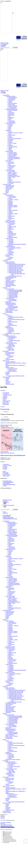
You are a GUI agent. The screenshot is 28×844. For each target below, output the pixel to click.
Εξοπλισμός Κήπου (10, 367)
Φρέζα (9, 119)
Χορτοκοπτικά (11, 166)
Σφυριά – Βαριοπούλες (13, 210)
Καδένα (10, 149)
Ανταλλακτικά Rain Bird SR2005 (15, 291)
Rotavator (6, 411)
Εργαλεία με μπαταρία (10, 220)
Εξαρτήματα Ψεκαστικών (11, 277)
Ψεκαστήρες (8, 286)
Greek (3, 823)
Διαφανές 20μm (11, 345)
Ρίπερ (9, 116)
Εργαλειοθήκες (11, 216)
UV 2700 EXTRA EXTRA (14, 340)
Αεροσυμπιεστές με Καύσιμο (14, 247)
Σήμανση (8, 382)
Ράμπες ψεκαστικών (10, 284)
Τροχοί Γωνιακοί (11, 234)
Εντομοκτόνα (11, 328)
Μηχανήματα (8, 160)
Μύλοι (9, 230)
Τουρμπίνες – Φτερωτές (11, 280)
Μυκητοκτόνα (11, 331)
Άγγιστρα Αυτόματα (12, 152)
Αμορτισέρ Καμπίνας (12, 146)
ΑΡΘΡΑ (5, 485)
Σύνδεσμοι (10, 179)
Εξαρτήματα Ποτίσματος (11, 304)
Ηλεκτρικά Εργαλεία (10, 221)
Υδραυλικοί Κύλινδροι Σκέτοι (14, 181)
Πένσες (9, 209)
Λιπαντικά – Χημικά (7, 465)
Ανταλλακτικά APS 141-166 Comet (15, 266)
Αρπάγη (10, 169)
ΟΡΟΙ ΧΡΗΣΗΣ (6, 483)
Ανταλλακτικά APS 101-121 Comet (15, 265)
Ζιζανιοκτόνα (11, 330)
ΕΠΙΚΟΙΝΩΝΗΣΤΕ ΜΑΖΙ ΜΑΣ (10, 495)
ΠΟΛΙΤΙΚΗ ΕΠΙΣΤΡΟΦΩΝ (9, 484)
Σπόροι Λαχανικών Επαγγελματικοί (15, 317)
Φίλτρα (9, 127)
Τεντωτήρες (10, 159)
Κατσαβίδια (10, 201)
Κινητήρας (10, 100)
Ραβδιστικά (10, 232)
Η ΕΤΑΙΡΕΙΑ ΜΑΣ (7, 480)
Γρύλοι (9, 214)
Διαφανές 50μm (11, 346)
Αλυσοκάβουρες (11, 196)
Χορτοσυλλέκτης (11, 122)
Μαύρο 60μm (11, 349)
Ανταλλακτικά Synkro (12, 297)
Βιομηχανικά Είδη (9, 151)
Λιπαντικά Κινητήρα (10, 185)
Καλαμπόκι (10, 324)
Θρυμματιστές (11, 252)
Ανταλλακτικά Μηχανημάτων (12, 109)
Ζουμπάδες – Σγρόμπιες (13, 199)
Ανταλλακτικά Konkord (13, 292)
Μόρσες (10, 217)
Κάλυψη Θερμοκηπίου (10, 335)
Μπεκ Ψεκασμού (9, 278)
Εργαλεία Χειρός (9, 194)
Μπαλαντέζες (11, 228)
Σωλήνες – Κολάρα (12, 143)
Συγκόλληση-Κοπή (12, 233)
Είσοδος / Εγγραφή (7, 812)
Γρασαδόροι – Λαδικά (13, 213)
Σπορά (4, 471)
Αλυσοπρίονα (11, 224)
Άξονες (9, 133)
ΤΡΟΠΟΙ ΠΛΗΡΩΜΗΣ (8, 482)
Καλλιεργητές (11, 163)
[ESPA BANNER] (21, 40)
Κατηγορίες (3, 390)
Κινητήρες (10, 253)
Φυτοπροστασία (9, 327)
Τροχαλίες (10, 150)
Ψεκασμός (5, 467)
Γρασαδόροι (10, 241)
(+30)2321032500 (16, 490)
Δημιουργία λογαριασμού (6, 822)
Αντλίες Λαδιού (11, 171)
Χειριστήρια (10, 183)
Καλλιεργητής (11, 113)
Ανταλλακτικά (6, 464)
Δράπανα (10, 227)
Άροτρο (10, 111)
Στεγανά (10, 131)
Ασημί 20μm (11, 344)
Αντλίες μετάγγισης (12, 197)
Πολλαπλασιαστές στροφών (14, 176)
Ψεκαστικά (10, 167)
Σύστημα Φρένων (12, 98)
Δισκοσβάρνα (11, 112)
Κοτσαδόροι (10, 139)
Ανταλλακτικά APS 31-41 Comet (15, 268)
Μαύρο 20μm (11, 348)
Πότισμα (7, 373)
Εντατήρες (10, 137)
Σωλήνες (10, 180)
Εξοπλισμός (8, 259)
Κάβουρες (10, 203)
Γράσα (7, 192)
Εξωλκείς (10, 198)
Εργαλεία (10, 258)
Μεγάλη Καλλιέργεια (12, 321)
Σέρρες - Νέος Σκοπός (7, 494)
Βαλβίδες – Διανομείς (12, 172)
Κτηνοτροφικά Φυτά (12, 325)
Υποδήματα (8, 381)
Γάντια (7, 380)
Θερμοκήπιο (5, 472)
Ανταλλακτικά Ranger (12, 295)
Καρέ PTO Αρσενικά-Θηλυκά (14, 138)
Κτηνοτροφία (6, 473)
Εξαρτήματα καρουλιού (10, 303)
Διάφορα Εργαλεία (12, 226)
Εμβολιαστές (11, 355)
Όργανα (7, 358)
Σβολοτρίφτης (11, 117)
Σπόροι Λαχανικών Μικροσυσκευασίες (16, 319)
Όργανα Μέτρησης (10, 254)
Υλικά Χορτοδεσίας (10, 359)
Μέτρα (9, 207)
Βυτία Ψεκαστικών (10, 283)
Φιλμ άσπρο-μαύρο (10, 353)
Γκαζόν (9, 320)
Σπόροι (7, 314)
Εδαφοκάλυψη (9, 347)
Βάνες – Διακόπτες (12, 173)
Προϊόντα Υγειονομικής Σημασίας (13, 333)
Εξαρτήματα (8, 130)
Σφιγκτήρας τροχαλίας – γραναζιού (15, 132)
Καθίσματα (10, 145)
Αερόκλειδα (10, 239)
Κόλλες (7, 191)
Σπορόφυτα (10, 318)
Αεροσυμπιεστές (11, 223)
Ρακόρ (9, 178)
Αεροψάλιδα (11, 243)
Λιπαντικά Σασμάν (9, 186)
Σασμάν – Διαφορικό (12, 105)
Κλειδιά (10, 200)
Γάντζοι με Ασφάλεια (12, 154)
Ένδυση (7, 379)
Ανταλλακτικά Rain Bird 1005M (15, 290)
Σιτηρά (9, 322)
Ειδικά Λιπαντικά (9, 187)
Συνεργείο (8, 256)
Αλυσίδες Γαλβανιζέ (12, 153)
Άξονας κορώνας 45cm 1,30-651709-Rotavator (13, 455)
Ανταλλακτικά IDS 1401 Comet (14, 275)
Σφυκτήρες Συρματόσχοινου (14, 158)
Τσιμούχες (10, 124)
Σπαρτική (10, 118)
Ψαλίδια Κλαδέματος (12, 237)
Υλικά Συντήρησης (12, 107)
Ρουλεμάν (10, 125)
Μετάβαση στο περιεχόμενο (6, 826)
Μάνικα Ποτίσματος (10, 308)
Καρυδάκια (10, 204)
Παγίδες (10, 332)
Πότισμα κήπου (9, 311)
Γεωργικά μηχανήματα (10, 361)
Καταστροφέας (11, 115)
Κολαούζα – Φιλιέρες (12, 206)
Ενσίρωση (8, 354)
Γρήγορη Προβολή (4, 451)
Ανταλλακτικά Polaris (12, 294)
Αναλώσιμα (10, 257)
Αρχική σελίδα (4, 420)
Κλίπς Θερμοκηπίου (12, 337)
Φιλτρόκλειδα (11, 218)
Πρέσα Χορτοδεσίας (12, 110)
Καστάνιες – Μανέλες (12, 205)
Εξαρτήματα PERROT (13, 307)
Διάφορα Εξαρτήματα (12, 174)
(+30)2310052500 (8, 490)
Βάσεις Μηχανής (11, 134)
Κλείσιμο (2, 406)
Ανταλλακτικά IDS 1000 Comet (14, 271)
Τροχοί (9, 144)
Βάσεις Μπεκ (8, 301)
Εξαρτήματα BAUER (12, 306)
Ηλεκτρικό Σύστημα (12, 103)
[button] (7, 827)
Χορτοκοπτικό (11, 120)
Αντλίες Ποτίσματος (10, 298)
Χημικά (7, 190)
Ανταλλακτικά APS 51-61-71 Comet (15, 270)
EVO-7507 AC (11, 338)
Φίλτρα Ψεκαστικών (10, 281)
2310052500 (8, 1)
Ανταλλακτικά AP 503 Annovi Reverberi (16, 264)
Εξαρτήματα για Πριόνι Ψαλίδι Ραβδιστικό (17, 244)
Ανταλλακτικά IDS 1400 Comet (14, 272)
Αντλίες (10, 225)
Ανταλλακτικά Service (10, 123)
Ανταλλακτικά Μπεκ (10, 288)
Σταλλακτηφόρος (9, 312)
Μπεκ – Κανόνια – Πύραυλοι (12, 310)
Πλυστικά (10, 231)
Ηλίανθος (10, 315)
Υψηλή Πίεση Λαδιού (10, 170)
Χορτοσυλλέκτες (11, 165)
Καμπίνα (10, 102)
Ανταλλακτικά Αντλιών (10, 263)
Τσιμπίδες (10, 212)
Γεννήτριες (10, 251)
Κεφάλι (7, 378)
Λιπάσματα (8, 326)
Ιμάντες (9, 126)
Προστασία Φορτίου (10, 384)
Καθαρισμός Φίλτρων (5, 419)
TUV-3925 (10, 339)
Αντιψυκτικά (8, 189)
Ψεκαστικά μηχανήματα (11, 285)
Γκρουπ (10, 136)
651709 (6, 417)
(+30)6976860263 (10, 493)
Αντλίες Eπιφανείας (12, 299)
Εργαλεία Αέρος (9, 238)
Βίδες (9, 129)
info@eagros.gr (7, 491)
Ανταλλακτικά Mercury (13, 293)
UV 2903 (10, 341)
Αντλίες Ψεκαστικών (10, 261)
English (6, 824)
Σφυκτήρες (10, 142)
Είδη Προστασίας (6, 474)
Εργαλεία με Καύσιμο (10, 246)
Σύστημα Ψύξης (11, 99)
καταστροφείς (11, 162)
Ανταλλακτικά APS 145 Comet (14, 267)
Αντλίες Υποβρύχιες (12, 300)
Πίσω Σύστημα (11, 104)
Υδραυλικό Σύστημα (12, 106)
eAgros (2, 497)
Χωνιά (9, 219)
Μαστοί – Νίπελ (11, 177)
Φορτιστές (10, 236)
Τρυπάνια (10, 211)
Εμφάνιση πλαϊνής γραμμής (6, 425)
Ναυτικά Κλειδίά (11, 156)
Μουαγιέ (10, 140)
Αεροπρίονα (10, 240)
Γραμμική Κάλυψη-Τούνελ (11, 342)
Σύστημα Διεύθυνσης (12, 97)
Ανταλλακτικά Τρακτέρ (10, 96)
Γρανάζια (10, 147)
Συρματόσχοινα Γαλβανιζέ (13, 157)
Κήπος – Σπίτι (6, 475)
